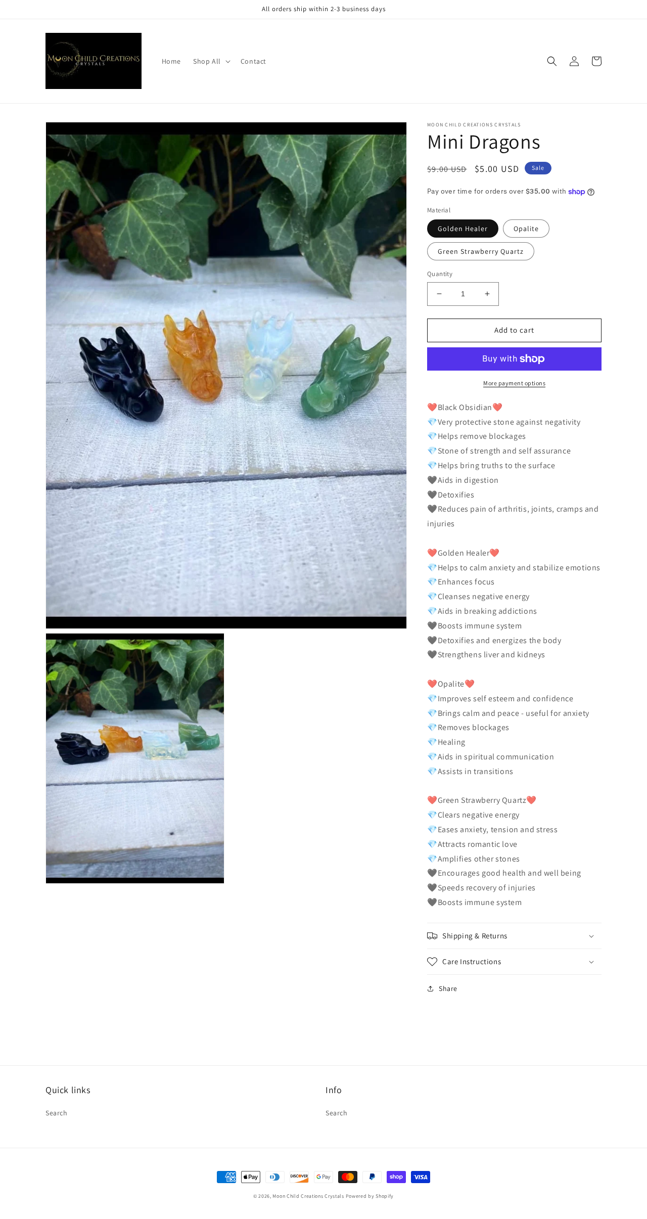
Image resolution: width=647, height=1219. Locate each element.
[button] (211, 61)
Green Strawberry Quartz (481, 251)
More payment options (514, 383)
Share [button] (448, 988)
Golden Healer (463, 228)
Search (56, 1112)
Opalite (526, 228)
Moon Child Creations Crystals (308, 1196)
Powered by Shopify (370, 1196)
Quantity (439, 273)
